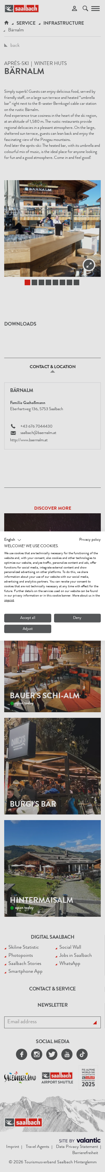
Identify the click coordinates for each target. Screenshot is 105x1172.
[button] (12, 540)
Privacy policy (90, 540)
